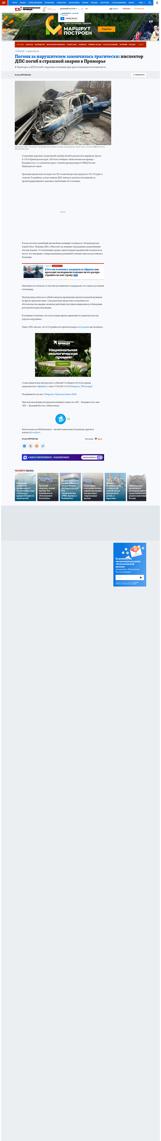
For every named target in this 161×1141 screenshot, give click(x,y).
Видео (23, 3)
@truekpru (34, 432)
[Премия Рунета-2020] (48, 8)
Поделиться (139, 75)
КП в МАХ (132, 44)
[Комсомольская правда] (27, 9)
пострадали (83, 327)
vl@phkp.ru (43, 386)
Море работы (40, 44)
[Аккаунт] (157, 2)
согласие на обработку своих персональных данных (127, 582)
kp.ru (100, 439)
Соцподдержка (119, 3)
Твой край (123, 44)
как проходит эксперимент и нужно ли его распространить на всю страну (72, 272)
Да (62, 18)
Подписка (139, 9)
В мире (85, 3)
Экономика (74, 3)
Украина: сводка (94, 44)
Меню (4, 2)
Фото (14, 3)
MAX (74, 394)
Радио (115, 9)
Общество (61, 3)
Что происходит (20, 51)
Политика (49, 3)
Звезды (94, 3)
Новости (29, 44)
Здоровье (104, 3)
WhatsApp (86, 386)
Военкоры (82, 44)
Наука (131, 3)
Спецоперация (35, 3)
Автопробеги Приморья (56, 44)
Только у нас (72, 44)
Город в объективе (110, 44)
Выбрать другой (71, 18)
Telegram (75, 386)
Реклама (126, 9)
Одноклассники (62, 394)
